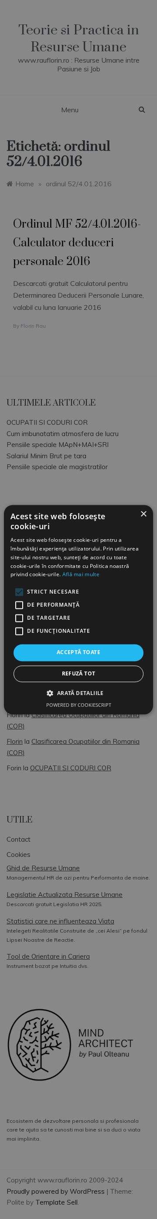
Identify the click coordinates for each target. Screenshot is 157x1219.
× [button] (143, 514)
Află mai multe (80, 574)
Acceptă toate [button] (78, 652)
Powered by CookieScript (78, 705)
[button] (78, 692)
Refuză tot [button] (79, 673)
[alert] (78, 609)
